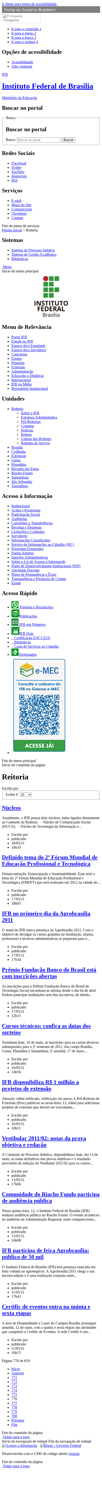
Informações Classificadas (30, 540)
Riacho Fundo (22, 473)
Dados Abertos (22, 553)
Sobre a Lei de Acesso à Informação (38, 562)
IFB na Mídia (21, 384)
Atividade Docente (25, 570)
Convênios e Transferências (32, 523)
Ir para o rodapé (24, 42)
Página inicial (12, 230)
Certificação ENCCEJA (31, 638)
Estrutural (18, 456)
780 (14, 1416)
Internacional (21, 380)
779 (14, 1412)
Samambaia (20, 477)
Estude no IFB (22, 341)
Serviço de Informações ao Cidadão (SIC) (42, 544)
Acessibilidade (22, 62)
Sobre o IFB (30, 413)
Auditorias (19, 519)
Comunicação (21, 209)
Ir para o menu (23, 33)
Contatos (27, 426)
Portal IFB (19, 337)
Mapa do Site (21, 205)
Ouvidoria (19, 213)
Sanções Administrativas (29, 557)
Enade (16, 583)
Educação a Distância (27, 376)
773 (14, 1386)
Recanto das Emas (25, 469)
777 (14, 1403)
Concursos (19, 354)
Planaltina (18, 464)
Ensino (16, 358)
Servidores (19, 536)
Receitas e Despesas (26, 527)
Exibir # (13, 794)
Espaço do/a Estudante (28, 346)
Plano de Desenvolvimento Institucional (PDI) (45, 566)
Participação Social (25, 514)
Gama (15, 460)
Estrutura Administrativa (39, 417)
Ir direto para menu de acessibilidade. (29, 4)
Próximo (17, 1420)
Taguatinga (19, 486)
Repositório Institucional (29, 388)
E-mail (16, 201)
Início (15, 1369)
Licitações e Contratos (28, 532)
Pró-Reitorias (31, 422)
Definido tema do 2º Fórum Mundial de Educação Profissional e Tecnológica (49, 860)
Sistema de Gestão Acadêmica (33, 254)
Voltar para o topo (16, 1437)
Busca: (11, 140)
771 (14, 1377)
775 (14, 1395)
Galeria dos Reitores (36, 439)
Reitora (26, 434)
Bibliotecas (19, 259)
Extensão (18, 367)
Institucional (20, 506)
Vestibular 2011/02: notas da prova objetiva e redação (44, 1141)
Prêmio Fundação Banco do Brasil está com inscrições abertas (49, 973)
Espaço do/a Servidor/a (28, 350)
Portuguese (11, 20)
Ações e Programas (25, 510)
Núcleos (11, 808)
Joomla (74, 1454)
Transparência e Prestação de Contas (38, 579)
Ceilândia (18, 452)
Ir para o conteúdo (26, 29)
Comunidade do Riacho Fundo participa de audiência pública (51, 1197)
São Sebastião (21, 482)
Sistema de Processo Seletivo (33, 250)
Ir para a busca (23, 37)
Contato (17, 218)
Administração (22, 371)
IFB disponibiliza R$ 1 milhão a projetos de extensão (40, 1085)
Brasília (17, 447)
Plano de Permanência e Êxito (33, 574)
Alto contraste (21, 66)
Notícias (27, 430)
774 (14, 1390)
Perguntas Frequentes (27, 549)
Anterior (17, 1373)
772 (14, 1382)
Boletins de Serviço (35, 443)
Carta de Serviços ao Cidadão (36, 646)
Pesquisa (17, 363)
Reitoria (17, 409)
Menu (7, 267)
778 (14, 1407)
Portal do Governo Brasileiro (30, 9)
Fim (14, 1425)
